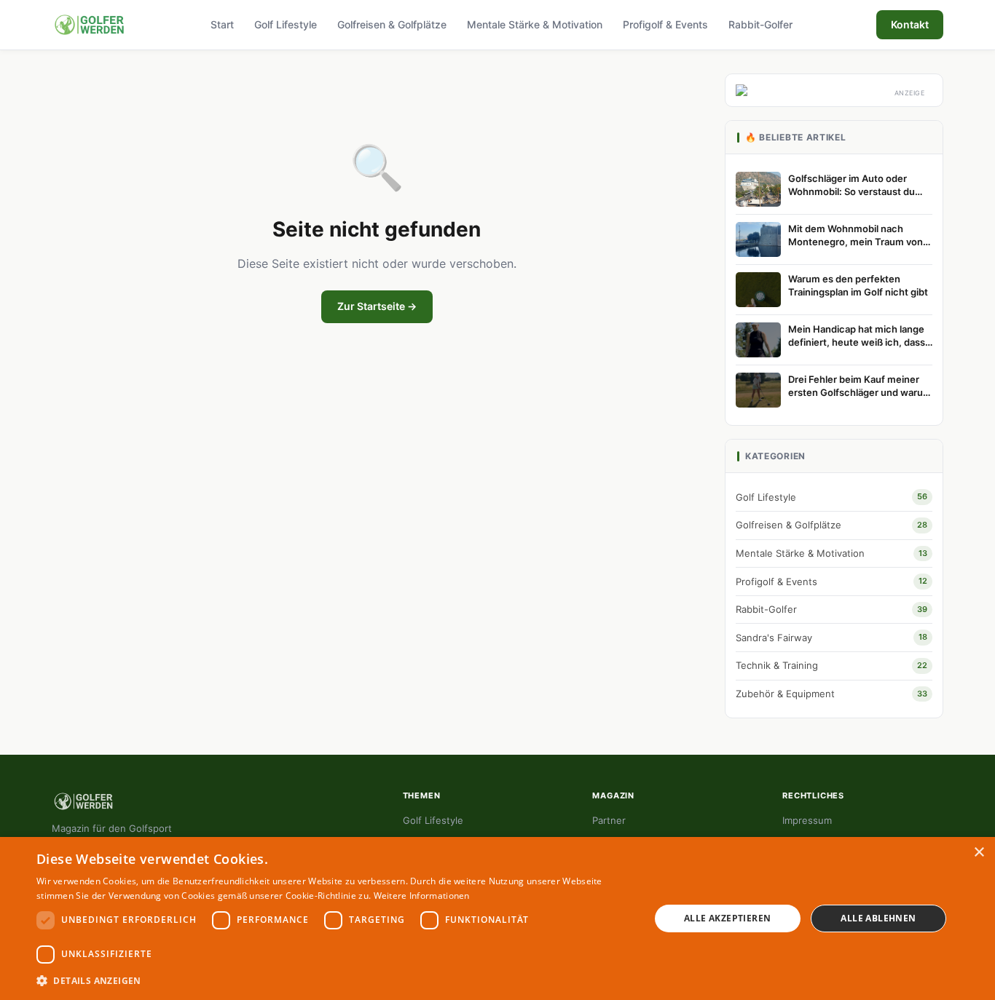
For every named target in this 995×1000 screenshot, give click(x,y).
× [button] (978, 852)
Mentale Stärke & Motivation (534, 24)
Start (222, 24)
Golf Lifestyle (285, 24)
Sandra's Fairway (831, 637)
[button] (333, 980)
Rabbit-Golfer (760, 24)
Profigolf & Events (665, 24)
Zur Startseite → (377, 306)
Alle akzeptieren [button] (727, 918)
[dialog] (497, 918)
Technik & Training (831, 665)
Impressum (807, 820)
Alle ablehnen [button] (878, 918)
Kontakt (910, 24)
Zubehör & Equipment (831, 693)
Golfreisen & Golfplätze (392, 24)
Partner (609, 820)
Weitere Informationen (422, 895)
